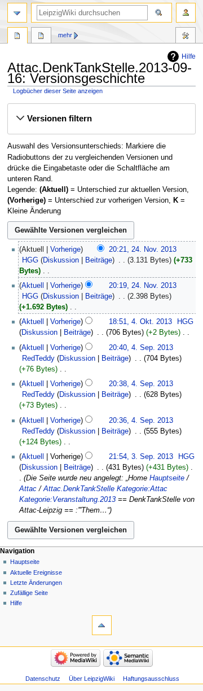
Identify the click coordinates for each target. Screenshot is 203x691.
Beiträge (98, 260)
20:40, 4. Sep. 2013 (141, 348)
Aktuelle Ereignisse (36, 572)
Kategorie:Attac (142, 489)
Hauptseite (166, 478)
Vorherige (65, 249)
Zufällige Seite (29, 592)
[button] (101, 119)
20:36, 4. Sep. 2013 (141, 421)
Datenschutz (42, 678)
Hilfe (189, 56)
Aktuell (32, 286)
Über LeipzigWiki (91, 678)
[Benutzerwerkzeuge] (186, 13)
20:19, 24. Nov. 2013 (142, 286)
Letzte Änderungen (36, 582)
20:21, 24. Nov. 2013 (142, 249)
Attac (28, 489)
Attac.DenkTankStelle (78, 489)
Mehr (65, 35)
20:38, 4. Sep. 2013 (141, 384)
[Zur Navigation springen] (17, 13)
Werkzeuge (185, 37)
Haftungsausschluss (151, 678)
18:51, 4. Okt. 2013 (140, 322)
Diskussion (61, 260)
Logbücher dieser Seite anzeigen (58, 91)
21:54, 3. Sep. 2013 (141, 457)
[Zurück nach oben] (102, 625)
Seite (17, 37)
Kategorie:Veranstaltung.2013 (67, 500)
